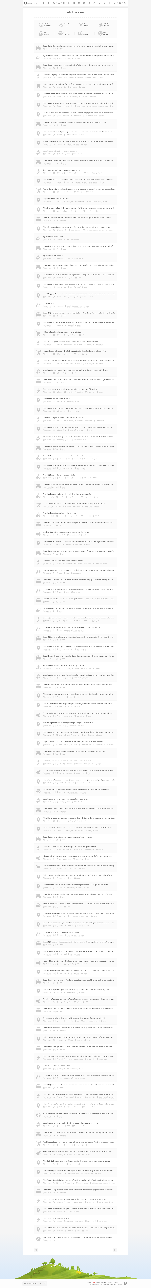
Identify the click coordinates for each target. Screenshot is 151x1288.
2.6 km (51, 560)
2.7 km (51, 341)
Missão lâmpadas (52, 913)
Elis (109, 745)
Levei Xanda (47, 532)
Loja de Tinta (52, 1161)
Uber (113, 106)
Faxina (51, 713)
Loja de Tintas (72, 1164)
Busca (125, 3)
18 (45, 688)
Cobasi (49, 398)
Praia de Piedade (102, 564)
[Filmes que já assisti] (74, 3)
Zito (50, 961)
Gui (98, 106)
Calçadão (101, 78)
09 (45, 383)
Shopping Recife (53, 103)
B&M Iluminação (74, 916)
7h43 (49, 46)
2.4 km (51, 360)
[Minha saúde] (99, 3)
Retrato (60, 735)
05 (45, 221)
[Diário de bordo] (44, 3)
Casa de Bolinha (73, 97)
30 (45, 1193)
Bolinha (90, 106)
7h (48, 599)
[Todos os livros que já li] (64, 3)
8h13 (49, 1085)
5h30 (49, 522)
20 (45, 811)
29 (45, 1136)
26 (45, 1031)
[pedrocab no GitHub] (36, 1283)
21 (45, 840)
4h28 (49, 122)
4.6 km (51, 1056)
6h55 (49, 1189)
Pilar (114, 745)
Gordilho (80, 678)
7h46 (49, 808)
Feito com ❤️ (91, 1282)
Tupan (87, 916)
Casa (70, 144)
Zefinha (86, 97)
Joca (106, 230)
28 (45, 1088)
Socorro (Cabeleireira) (75, 1107)
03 (45, 125)
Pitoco (111, 230)
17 (45, 659)
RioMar (58, 789)
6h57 (49, 446)
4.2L (60, 831)
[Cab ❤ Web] (110, 3)
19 (45, 754)
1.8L (68, 735)
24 (45, 983)
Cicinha (92, 230)
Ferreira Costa (81, 916)
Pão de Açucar (65, 1065)
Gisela (82, 97)
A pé (103, 183)
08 (45, 316)
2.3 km (51, 417)
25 (45, 1012)
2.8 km (50, 456)
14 (45, 583)
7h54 (49, 379)
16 (45, 640)
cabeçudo (109, 1282)
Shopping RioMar (73, 792)
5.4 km (51, 618)
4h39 (49, 217)
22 (45, 897)
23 (45, 945)
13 (45, 554)
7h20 (49, 551)
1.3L (60, 116)
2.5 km (51, 170)
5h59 (49, 579)
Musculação (53, 189)
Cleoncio (95, 106)
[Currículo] (49, 3)
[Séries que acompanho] (84, 3)
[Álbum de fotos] (54, 3)
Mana (88, 1174)
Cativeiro (53, 141)
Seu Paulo (79, 926)
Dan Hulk (105, 745)
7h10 (49, 65)
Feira (52, 84)
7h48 (49, 894)
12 (45, 526)
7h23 (49, 837)
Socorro (51, 1104)
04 (47, 49)
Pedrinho (95, 183)
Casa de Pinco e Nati (66, 741)
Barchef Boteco (81, 202)
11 (45, 487)
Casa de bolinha (53, 93)
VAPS (71, 964)
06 (45, 249)
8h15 (49, 1046)
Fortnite (50, 55)
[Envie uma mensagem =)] (120, 3)
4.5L (60, 106)
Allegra (52, 608)
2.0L (60, 202)
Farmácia (50, 884)
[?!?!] (53, 1266)
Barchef (51, 198)
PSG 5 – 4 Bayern (50, 1113)
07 (45, 268)
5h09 (49, 265)
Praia (99, 621)
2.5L (60, 468)
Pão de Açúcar (73, 87)
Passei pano (47, 1151)
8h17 (49, 246)
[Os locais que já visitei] (94, 3)
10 (45, 449)
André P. (87, 230)
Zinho (78, 59)
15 (45, 602)
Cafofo (63, 49)
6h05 (49, 313)
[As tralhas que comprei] (115, 3)
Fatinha (100, 230)
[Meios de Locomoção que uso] (105, 3)
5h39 (49, 684)
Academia (90, 192)
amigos (103, 1282)
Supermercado (55, 722)
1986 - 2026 (119, 1282)
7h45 (49, 1008)
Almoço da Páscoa (54, 227)
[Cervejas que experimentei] (69, 3)
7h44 (49, 980)
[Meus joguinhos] (59, 3)
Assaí (49, 694)
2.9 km (51, 1199)
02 (45, 68)
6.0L (60, 1021)
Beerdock (50, 112)
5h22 (49, 1027)
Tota (75, 59)
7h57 (49, 160)
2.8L (60, 183)
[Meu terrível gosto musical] (89, 3)
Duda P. (96, 230)
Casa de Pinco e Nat (89, 745)
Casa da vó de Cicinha (76, 230)
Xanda (77, 535)
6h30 (49, 484)
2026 (49, 49)
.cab (32, 3)
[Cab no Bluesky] (40, 1283)
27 (45, 1050)
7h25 (49, 1132)
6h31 (49, 637)
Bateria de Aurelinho (51, 903)
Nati (111, 745)
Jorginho (102, 106)
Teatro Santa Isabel (54, 1180)
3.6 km (51, 389)
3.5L (60, 649)
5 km (51, 74)
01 (45, 49)
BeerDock (78, 116)
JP (108, 230)
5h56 (49, 942)
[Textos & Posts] (79, 3)
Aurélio (83, 87)
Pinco (99, 202)
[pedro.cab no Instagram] (45, 1283)
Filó (104, 230)
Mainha (77, 144)
